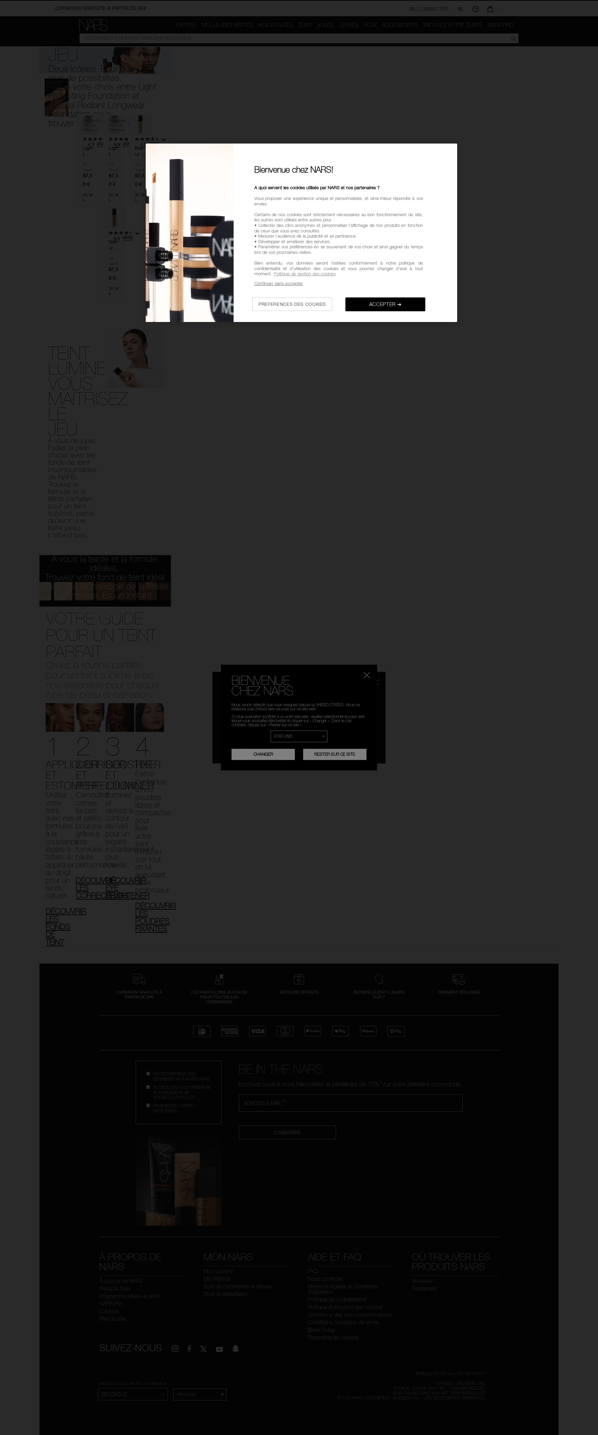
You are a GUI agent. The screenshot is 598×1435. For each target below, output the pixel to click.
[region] (301, 233)
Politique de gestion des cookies (305, 273)
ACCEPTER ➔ (385, 304)
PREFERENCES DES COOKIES (292, 304)
